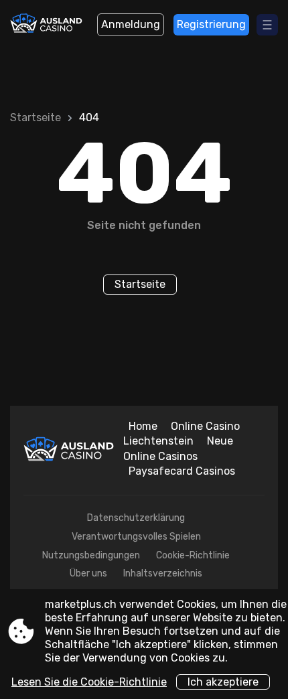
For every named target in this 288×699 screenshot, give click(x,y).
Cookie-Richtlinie (193, 555)
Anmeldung (130, 24)
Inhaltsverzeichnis (162, 573)
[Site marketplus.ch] (47, 25)
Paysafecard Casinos (182, 471)
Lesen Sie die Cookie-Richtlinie (89, 682)
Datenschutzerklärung (136, 518)
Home (143, 426)
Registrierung (211, 24)
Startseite (35, 117)
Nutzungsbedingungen (91, 555)
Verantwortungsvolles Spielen (136, 536)
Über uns (88, 573)
